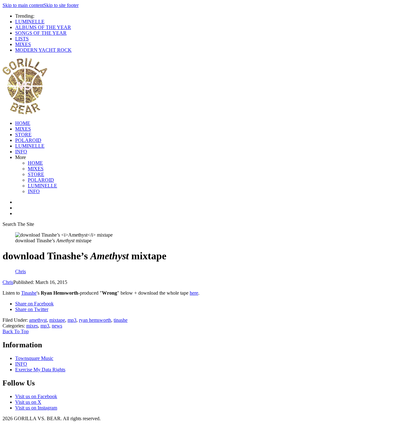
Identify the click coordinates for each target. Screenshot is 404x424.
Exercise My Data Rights (40, 369)
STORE (23, 134)
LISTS (22, 38)
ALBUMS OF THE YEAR (43, 27)
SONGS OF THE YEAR (41, 33)
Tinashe (29, 293)
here (194, 293)
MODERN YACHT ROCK (43, 50)
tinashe (121, 320)
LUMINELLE (30, 21)
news (57, 325)
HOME (22, 123)
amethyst (38, 320)
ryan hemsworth (95, 320)
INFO (21, 151)
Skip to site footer (61, 5)
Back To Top (16, 331)
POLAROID (28, 140)
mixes (32, 325)
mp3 (72, 320)
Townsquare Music (34, 358)
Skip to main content (23, 5)
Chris (8, 282)
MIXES (23, 44)
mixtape (57, 320)
